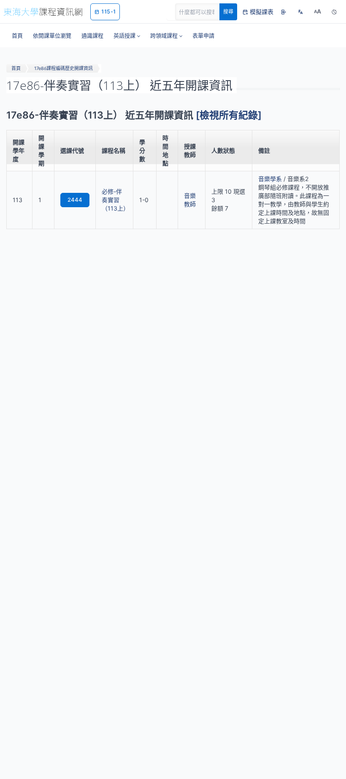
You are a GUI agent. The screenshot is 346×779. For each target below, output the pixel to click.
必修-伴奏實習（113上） (115, 200)
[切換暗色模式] (334, 11)
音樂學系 (270, 178)
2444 (75, 199)
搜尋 (228, 11)
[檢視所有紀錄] (229, 115)
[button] (126, 35)
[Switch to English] (300, 11)
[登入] (283, 11)
